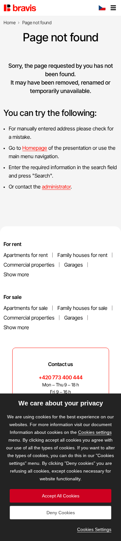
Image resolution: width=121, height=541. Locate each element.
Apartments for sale (26, 308)
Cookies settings (95, 432)
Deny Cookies (60, 512)
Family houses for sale (82, 308)
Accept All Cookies (60, 495)
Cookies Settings (94, 529)
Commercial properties (29, 264)
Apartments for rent (26, 255)
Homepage (34, 148)
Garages (73, 264)
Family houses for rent (82, 255)
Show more (16, 274)
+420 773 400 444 (61, 377)
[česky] (102, 8)
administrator (56, 186)
